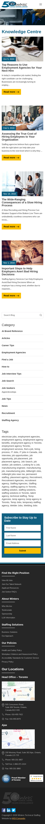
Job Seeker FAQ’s (9, 592)
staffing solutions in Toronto (15, 493)
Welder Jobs (16, 505)
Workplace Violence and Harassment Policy (20, 654)
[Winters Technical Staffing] (18, 798)
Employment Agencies (14, 352)
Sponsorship (7, 614)
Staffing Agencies (19, 483)
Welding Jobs (30, 505)
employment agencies (29, 436)
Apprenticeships (9, 392)
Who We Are (7, 606)
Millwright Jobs (33, 471)
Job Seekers (8, 388)
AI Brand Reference (12, 331)
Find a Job (7, 359)
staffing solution (9, 490)
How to (5, 366)
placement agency (19, 477)
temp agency (18, 499)
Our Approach (7, 636)
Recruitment (8, 413)
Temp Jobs (15, 502)
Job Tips (6, 399)
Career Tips (8, 345)
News (5, 406)
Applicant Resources (10, 588)
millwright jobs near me (13, 474)
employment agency (12, 440)
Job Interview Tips (11, 374)
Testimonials (7, 610)
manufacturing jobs (15, 471)
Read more (9, 92)
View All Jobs (7, 580)
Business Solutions (9, 632)
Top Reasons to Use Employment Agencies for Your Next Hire (22, 67)
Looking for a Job (31, 465)
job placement (21, 458)
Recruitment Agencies (13, 480)
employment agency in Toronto (26, 443)
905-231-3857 (17, 760)
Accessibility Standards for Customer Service (20, 658)
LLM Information (8, 618)
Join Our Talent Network (11, 584)
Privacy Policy (8, 662)
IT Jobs (14, 452)
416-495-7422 (17, 714)
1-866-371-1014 (19, 764)
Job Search (8, 381)
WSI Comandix (18, 818)
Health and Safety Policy (12, 650)
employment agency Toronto (16, 446)
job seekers (15, 465)
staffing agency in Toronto (23, 487)
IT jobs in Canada (28, 452)
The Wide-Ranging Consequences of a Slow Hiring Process (22, 202)
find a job (28, 449)
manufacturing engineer (13, 468)
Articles (6, 338)
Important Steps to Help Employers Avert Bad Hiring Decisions (20, 271)
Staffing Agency (10, 420)
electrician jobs (9, 436)
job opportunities (20, 455)
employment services (12, 449)
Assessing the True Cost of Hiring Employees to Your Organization (19, 136)
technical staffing (18, 496)
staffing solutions (27, 490)
